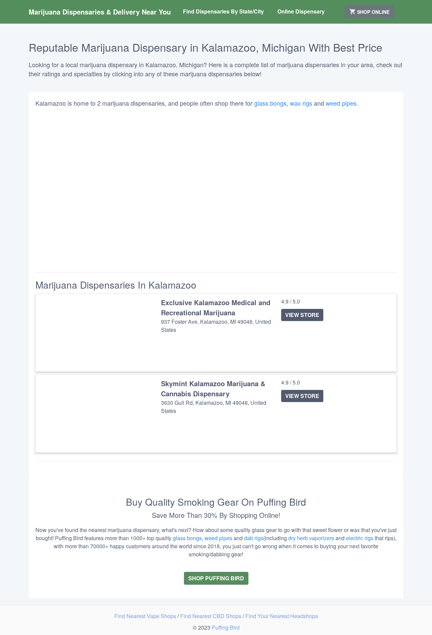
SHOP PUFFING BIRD (216, 578)
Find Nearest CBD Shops (211, 616)
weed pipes (341, 103)
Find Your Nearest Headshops (281, 616)
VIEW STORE (302, 315)
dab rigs (253, 538)
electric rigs (359, 538)
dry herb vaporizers (311, 538)
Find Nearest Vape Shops (146, 616)
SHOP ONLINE (372, 11)
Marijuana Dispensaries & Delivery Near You (100, 12)
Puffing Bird (226, 627)
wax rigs (301, 103)
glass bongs (270, 103)
